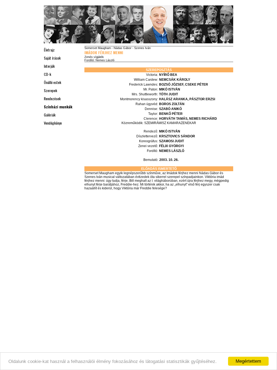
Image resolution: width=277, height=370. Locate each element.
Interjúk (49, 66)
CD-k (47, 74)
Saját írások (52, 58)
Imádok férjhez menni (103, 52)
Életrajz (49, 50)
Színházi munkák (58, 106)
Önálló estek (52, 82)
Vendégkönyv (53, 123)
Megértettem (248, 361)
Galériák (49, 115)
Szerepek (50, 90)
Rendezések (52, 98)
